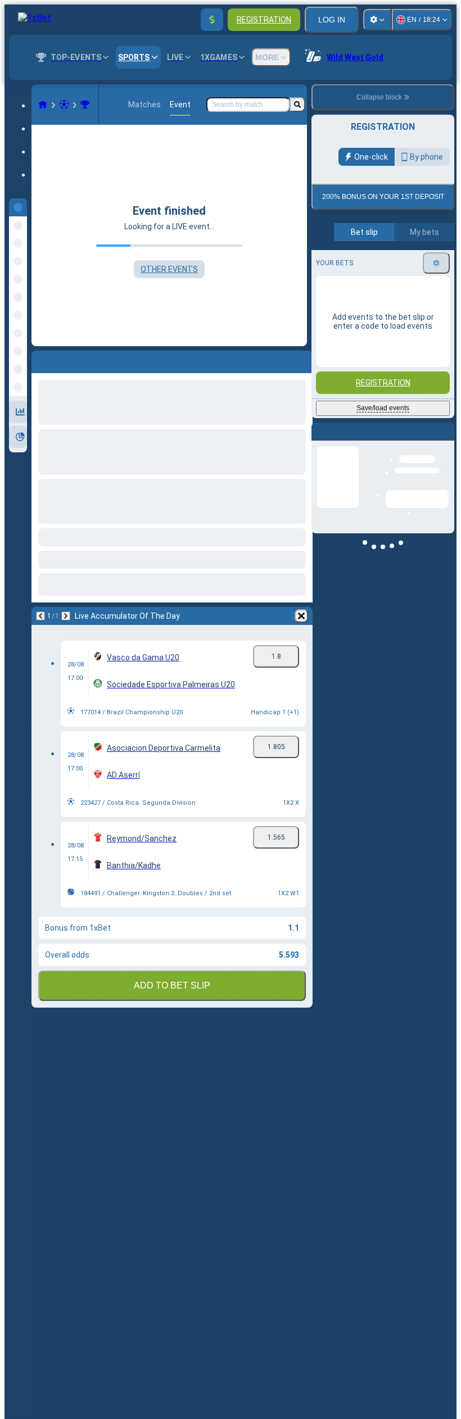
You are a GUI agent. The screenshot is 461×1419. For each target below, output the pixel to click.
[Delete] (301, 616)
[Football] (64, 104)
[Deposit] (212, 19)
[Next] (65, 615)
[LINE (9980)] (42, 104)
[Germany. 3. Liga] (85, 104)
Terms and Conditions (388, 264)
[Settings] (377, 19)
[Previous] (40, 615)
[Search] (297, 104)
